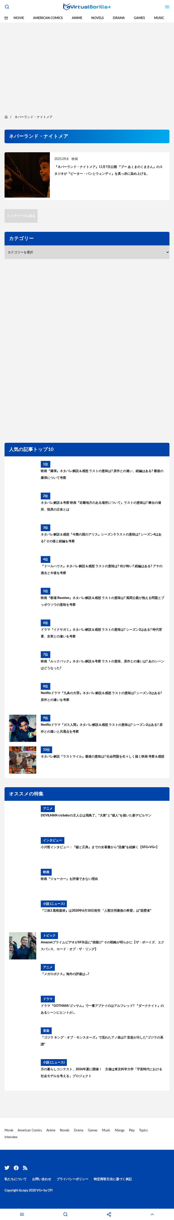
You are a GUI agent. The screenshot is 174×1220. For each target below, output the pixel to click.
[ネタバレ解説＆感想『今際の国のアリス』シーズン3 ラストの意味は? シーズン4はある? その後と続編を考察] (22, 538)
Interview (11, 1137)
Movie (19, 18)
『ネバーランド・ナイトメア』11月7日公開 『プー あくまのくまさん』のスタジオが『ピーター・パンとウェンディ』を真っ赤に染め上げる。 (108, 170)
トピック (49, 935)
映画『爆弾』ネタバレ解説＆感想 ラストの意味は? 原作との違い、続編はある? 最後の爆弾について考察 (102, 474)
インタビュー (52, 840)
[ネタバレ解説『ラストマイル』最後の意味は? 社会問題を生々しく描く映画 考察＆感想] (22, 760)
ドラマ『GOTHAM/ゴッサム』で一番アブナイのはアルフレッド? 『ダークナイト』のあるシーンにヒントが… (102, 1009)
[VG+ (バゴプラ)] (87, 6)
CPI (50, 1190)
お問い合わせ (41, 1179)
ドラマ (48, 999)
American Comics (48, 18)
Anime (77, 18)
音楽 (46, 1030)
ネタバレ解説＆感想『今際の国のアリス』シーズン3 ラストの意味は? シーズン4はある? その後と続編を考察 (101, 538)
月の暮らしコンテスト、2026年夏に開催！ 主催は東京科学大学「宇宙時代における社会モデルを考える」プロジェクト (101, 1073)
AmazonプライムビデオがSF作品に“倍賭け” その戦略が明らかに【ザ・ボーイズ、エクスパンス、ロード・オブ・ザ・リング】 (102, 946)
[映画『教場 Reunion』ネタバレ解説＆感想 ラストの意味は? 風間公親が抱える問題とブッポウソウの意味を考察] (22, 601)
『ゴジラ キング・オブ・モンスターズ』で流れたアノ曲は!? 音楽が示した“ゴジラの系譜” (102, 1041)
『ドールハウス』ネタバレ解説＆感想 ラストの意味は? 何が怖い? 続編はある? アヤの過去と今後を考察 (101, 570)
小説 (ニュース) (54, 903)
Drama (119, 18)
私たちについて (16, 1179)
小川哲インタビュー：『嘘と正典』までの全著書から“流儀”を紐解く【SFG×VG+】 (100, 847)
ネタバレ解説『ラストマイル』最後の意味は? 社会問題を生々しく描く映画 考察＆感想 (102, 756)
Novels (97, 18)
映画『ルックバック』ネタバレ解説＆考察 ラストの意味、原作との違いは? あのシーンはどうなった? (102, 665)
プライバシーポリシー (72, 1179)
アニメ (48, 808)
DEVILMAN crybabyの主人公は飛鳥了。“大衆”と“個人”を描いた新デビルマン (96, 815)
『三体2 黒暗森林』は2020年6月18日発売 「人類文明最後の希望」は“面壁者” (96, 910)
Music (159, 18)
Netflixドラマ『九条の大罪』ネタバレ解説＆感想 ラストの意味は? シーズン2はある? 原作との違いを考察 (101, 697)
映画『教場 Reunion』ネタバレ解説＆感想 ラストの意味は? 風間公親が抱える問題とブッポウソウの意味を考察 (102, 601)
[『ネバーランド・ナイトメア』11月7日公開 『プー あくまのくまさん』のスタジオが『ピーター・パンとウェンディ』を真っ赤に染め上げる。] (27, 176)
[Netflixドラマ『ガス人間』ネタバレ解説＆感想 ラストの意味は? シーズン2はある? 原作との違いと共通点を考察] (22, 728)
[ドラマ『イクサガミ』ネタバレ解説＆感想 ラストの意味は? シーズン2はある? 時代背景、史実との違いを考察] (22, 633)
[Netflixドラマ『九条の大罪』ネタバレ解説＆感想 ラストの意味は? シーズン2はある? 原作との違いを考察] (22, 696)
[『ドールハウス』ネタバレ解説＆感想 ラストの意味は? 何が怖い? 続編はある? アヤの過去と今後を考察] (22, 569)
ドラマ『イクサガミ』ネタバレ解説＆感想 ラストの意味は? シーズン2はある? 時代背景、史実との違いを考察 (101, 633)
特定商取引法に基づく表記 (113, 1179)
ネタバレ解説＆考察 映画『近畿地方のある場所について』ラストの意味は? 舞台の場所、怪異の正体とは (101, 506)
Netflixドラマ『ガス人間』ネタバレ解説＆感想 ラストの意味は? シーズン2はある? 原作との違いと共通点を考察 (102, 728)
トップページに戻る (21, 216)
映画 (75, 159)
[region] (87, 63)
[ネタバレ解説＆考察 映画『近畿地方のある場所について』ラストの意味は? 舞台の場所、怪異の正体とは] (22, 506)
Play (132, 1130)
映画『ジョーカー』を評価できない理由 (69, 879)
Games (139, 18)
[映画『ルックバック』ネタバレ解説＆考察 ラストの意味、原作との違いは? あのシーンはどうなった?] (22, 664)
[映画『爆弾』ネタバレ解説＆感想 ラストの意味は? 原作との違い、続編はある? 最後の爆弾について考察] (22, 474)
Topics (143, 1130)
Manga (119, 1130)
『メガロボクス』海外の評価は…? (65, 974)
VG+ (39, 1190)
